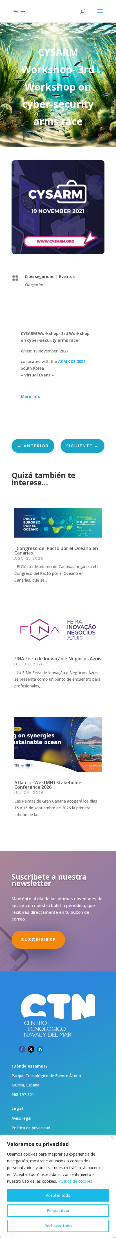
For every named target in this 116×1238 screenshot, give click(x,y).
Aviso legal (21, 1118)
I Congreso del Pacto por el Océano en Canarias (56, 550)
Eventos (67, 276)
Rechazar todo (58, 1225)
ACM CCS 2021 (72, 361)
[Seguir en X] (31, 1049)
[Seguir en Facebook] (22, 1049)
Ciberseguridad (40, 276)
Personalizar (58, 1210)
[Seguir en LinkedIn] (40, 1049)
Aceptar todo (58, 1195)
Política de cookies (75, 1181)
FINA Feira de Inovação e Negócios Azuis (57, 659)
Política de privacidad (31, 1127)
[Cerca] (112, 1137)
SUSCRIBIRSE (38, 939)
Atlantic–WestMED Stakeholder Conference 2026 (48, 784)
